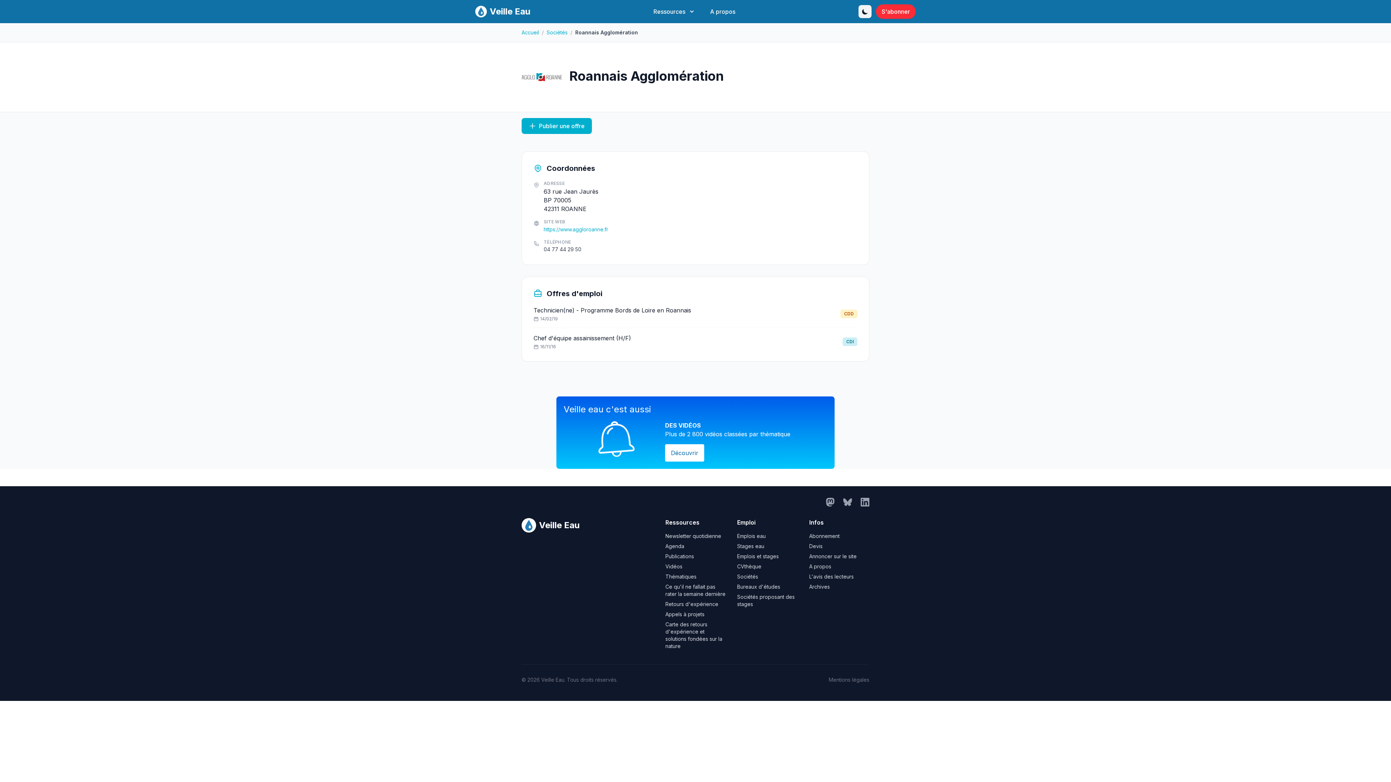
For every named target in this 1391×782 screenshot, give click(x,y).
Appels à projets (685, 614)
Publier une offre (562, 126)
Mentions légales (849, 680)
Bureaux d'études (758, 587)
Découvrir (684, 453)
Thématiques (681, 576)
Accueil (530, 32)
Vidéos (673, 566)
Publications (679, 556)
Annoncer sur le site (833, 556)
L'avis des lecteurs (831, 576)
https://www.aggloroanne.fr (576, 229)
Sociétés (557, 32)
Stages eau (750, 546)
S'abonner (896, 11)
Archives (819, 587)
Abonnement (824, 536)
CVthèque (749, 566)
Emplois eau (751, 536)
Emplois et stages (758, 556)
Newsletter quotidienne (693, 536)
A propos (722, 11)
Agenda (674, 546)
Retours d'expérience (691, 604)
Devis (816, 546)
